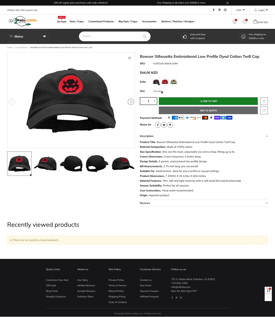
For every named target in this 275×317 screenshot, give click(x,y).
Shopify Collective (56, 296)
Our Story (82, 279)
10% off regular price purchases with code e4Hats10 (74, 2)
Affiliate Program (149, 296)
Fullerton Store (85, 296)
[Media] (129, 58)
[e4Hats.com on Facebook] (172, 297)
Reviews (145, 203)
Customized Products (101, 21)
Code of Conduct (118, 302)
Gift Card (51, 285)
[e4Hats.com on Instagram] (181, 297)
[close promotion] (227, 3)
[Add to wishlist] (264, 110)
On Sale (61, 21)
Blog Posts (52, 290)
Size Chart (145, 285)
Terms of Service (117, 285)
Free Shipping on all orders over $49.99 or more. (175, 2)
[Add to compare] (264, 101)
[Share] (158, 125)
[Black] (156, 81)
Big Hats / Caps (128, 21)
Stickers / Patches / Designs (177, 21)
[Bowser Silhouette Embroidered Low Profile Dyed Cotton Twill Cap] (71, 100)
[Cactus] (173, 81)
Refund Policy (116, 290)
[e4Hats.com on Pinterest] (176, 297)
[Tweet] (164, 125)
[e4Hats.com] (23, 21)
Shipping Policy (117, 296)
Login (261, 10)
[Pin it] (170, 125)
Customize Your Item (57, 279)
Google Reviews (86, 290)
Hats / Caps (77, 21)
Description (147, 136)
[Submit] (145, 36)
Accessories (149, 21)
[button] (11, 102)
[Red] (165, 81)
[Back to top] (268, 297)
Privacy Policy (116, 279)
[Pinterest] (219, 10)
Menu (18, 36)
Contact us (146, 279)
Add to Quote (208, 110)
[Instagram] (225, 10)
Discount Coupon (149, 290)
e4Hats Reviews (86, 285)
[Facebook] (214, 10)
